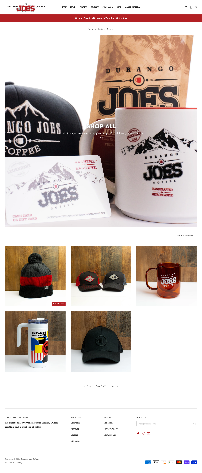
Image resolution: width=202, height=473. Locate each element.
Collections (100, 29)
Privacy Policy (111, 429)
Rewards (95, 7)
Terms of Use (110, 435)
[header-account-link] (189, 7)
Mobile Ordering (132, 7)
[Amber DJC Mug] (166, 276)
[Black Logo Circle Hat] (101, 341)
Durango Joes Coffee (29, 459)
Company (107, 7)
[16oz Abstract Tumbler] (35, 341)
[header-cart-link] (194, 7)
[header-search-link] (185, 7)
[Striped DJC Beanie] (35, 276)
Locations (75, 423)
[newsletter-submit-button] (194, 424)
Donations (109, 423)
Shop (119, 7)
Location (83, 7)
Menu (72, 7)
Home (64, 7)
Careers (74, 435)
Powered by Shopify (13, 462)
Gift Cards (75, 441)
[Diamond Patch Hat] (101, 276)
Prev (89, 386)
